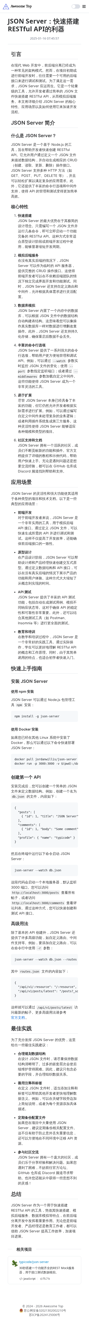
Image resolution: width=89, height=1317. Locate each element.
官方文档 (18, 1017)
